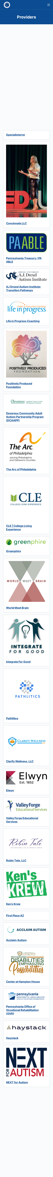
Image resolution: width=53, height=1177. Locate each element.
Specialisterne (15, 134)
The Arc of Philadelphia (21, 469)
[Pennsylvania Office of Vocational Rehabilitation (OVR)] (26, 995)
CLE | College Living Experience (19, 527)
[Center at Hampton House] (26, 963)
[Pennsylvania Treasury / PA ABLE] (26, 242)
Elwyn (10, 790)
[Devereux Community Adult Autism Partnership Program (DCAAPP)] (26, 402)
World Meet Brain (17, 607)
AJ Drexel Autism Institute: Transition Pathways (23, 288)
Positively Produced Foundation (19, 385)
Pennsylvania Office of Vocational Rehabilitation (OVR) (22, 1010)
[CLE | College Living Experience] (26, 499)
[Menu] (48, 5)
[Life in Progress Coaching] (26, 307)
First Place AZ (15, 915)
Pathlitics (12, 718)
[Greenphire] (26, 542)
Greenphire (13, 551)
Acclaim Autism (16, 940)
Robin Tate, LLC (16, 860)
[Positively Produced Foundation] (26, 354)
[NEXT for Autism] (26, 1062)
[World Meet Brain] (26, 581)
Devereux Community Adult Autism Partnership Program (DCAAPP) (25, 417)
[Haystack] (26, 1027)
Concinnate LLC (16, 223)
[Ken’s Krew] (26, 884)
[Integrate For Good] (26, 637)
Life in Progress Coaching (23, 321)
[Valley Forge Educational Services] (26, 806)
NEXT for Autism (17, 1082)
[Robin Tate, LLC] (26, 843)
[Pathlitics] (26, 691)
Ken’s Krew (13, 904)
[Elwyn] (26, 777)
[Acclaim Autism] (26, 929)
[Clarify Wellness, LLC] (26, 741)
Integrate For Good (18, 661)
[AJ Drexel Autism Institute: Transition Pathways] (26, 276)
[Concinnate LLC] (26, 181)
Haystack (12, 1038)
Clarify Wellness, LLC (19, 761)
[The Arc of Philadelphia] (26, 446)
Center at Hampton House (23, 981)
